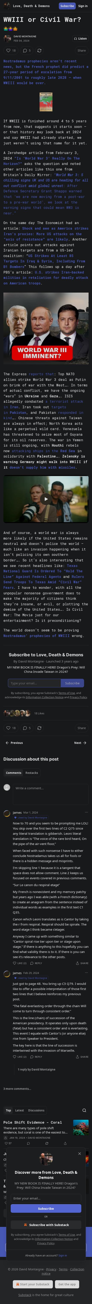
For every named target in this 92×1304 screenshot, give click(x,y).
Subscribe (46, 1208)
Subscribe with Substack (49, 1225)
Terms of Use (66, 1235)
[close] (79, 1153)
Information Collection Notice (54, 1239)
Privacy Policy (45, 1243)
